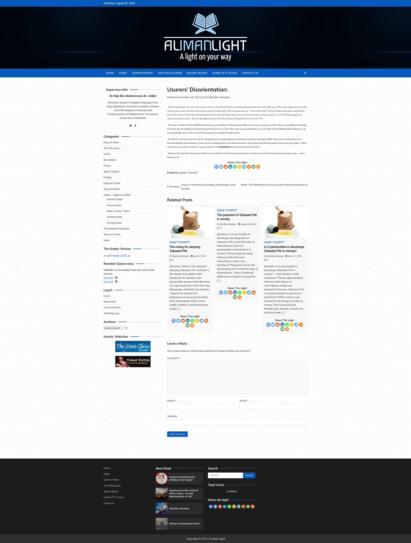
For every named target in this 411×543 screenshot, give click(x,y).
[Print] (249, 167)
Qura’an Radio (142, 72)
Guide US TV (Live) (224, 72)
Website (172, 416)
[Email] (254, 167)
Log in (107, 295)
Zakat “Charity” (112, 171)
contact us (250, 72)
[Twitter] (221, 167)
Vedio (123, 72)
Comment (173, 358)
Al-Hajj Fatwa (114, 222)
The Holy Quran (112, 148)
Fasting (107, 177)
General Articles (112, 189)
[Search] (305, 72)
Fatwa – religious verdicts (117, 194)
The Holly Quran (170, 72)
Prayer (107, 165)
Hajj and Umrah (112, 183)
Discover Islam (111, 142)
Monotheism (110, 159)
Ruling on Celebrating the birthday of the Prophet (182, 478)
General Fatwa (114, 199)
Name (171, 400)
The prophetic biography (117, 228)
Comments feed (112, 307)
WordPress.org (111, 313)
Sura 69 (108, 277)
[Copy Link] (240, 167)
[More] (258, 167)
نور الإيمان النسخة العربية (117, 255)
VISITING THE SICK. (179, 508)
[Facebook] (216, 167)
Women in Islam (112, 234)
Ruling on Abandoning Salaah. (184, 523)
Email (244, 400)
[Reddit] (226, 167)
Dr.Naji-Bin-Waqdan (217, 97)
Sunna (107, 154)
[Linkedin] (230, 167)
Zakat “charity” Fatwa (118, 211)
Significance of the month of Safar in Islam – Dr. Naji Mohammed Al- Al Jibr (183, 493)
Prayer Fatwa (114, 205)
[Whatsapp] (235, 167)
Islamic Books (197, 72)
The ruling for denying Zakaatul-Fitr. (185, 249)
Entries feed (110, 301)
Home (110, 72)
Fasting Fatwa (114, 216)
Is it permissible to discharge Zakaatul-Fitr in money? (284, 249)
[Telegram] (244, 167)
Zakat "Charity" (188, 172)
